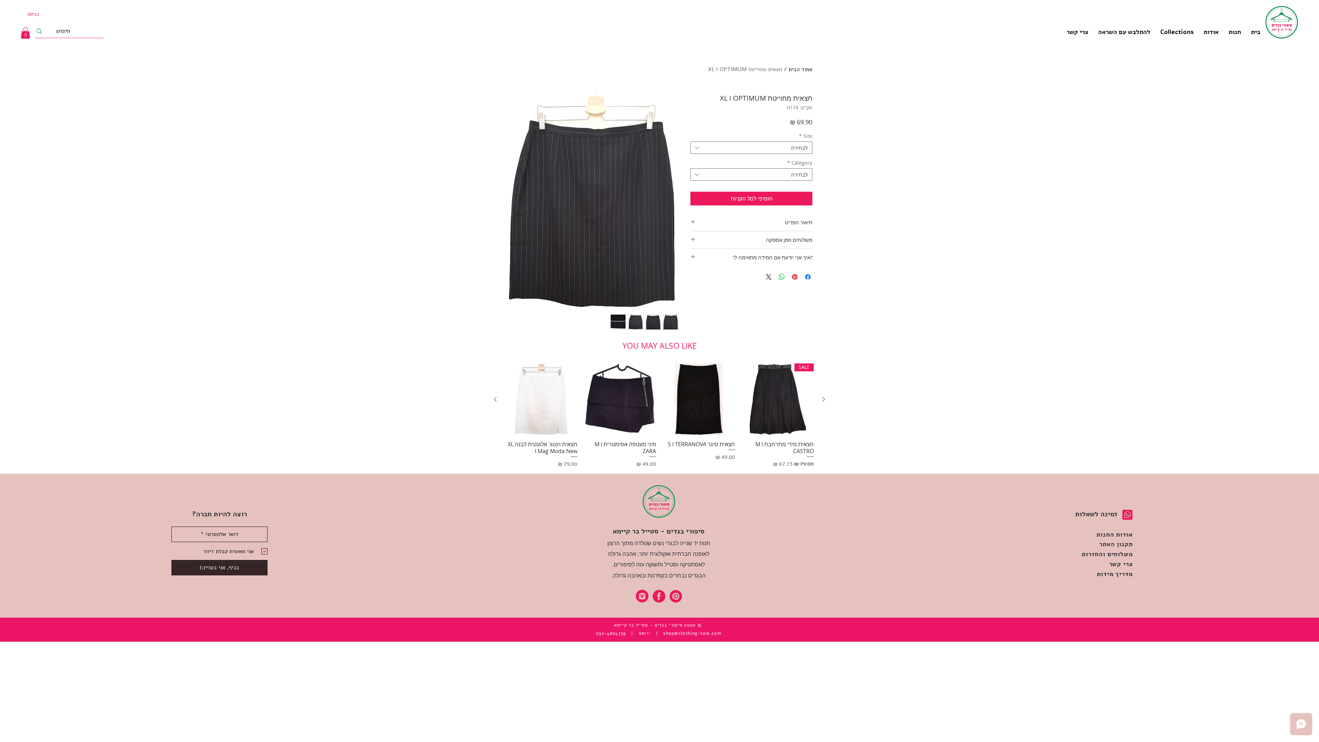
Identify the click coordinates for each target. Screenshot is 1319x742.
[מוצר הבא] (495, 399)
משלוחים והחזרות (1107, 554)
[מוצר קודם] (824, 399)
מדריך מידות (1115, 574)
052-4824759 (611, 633)
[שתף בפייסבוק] (808, 277)
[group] (659, 415)
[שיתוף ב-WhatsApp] (782, 277)
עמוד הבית (800, 69)
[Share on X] (769, 277)
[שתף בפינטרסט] (795, 277)
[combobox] (751, 148)
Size (805, 136)
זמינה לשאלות (1096, 514)
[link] (25, 32)
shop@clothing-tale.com (692, 633)
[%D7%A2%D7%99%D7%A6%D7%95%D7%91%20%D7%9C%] (642, 596)
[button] (1177, 32)
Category (799, 162)
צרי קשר (1121, 564)
